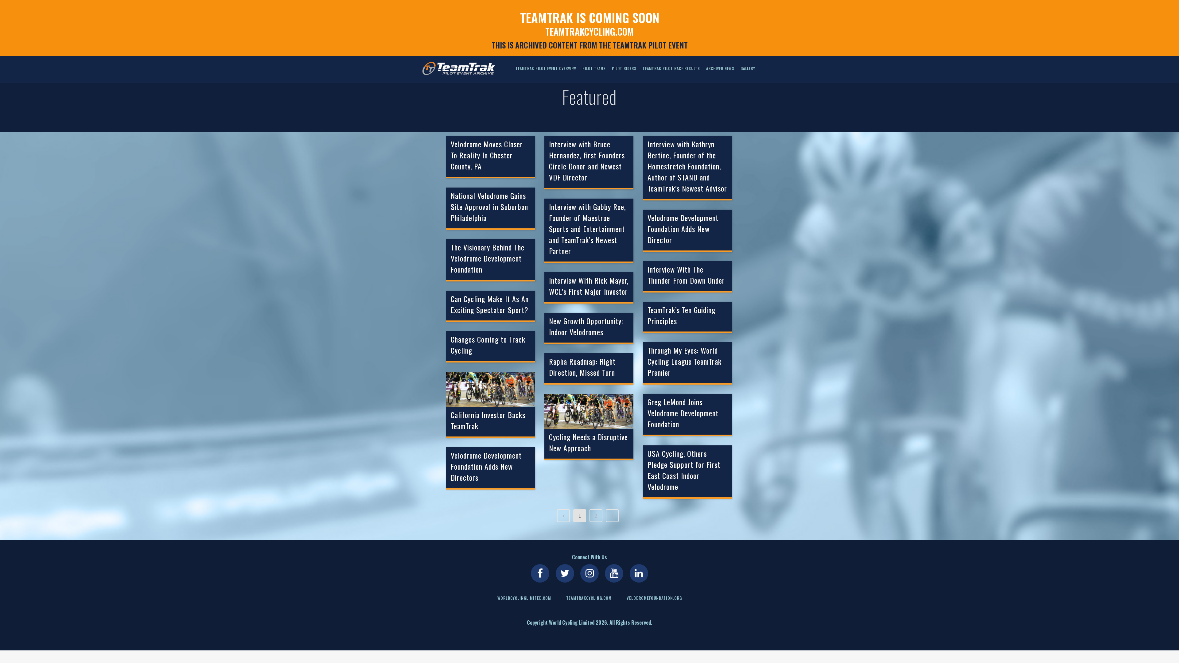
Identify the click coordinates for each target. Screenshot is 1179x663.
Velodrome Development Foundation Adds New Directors (486, 466)
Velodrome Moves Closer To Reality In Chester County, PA (487, 155)
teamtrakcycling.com (589, 32)
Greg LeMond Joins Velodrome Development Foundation (683, 412)
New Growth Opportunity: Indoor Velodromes (586, 326)
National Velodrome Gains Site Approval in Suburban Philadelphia (489, 206)
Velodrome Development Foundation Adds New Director (683, 228)
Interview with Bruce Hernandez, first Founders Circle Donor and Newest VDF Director (587, 160)
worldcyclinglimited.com (524, 598)
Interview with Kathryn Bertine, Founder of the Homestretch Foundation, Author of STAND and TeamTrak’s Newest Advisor (687, 166)
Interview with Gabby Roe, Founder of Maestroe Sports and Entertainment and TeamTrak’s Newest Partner (587, 228)
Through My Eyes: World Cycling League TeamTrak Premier (685, 361)
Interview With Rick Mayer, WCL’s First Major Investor (588, 286)
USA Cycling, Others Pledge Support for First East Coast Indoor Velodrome (684, 470)
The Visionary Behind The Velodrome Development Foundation (487, 258)
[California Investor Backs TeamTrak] (490, 389)
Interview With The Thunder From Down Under (686, 275)
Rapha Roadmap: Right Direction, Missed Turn (582, 367)
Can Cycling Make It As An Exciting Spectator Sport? (490, 304)
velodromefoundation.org (654, 598)
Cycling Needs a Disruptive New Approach (588, 442)
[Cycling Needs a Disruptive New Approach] (589, 411)
